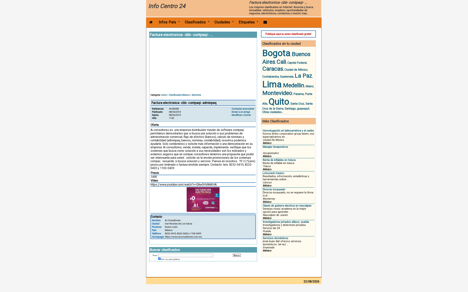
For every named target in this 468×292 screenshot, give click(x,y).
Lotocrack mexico (273, 173)
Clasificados (195, 22)
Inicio (164, 95)
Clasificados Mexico (179, 95)
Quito (279, 101)
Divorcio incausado (274, 189)
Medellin (293, 85)
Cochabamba (270, 76)
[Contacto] (265, 22)
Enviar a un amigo (241, 111)
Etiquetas (247, 22)
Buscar (237, 255)
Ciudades (222, 22)
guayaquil (303, 108)
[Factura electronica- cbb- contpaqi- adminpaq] (203, 211)
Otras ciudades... (272, 112)
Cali (281, 61)
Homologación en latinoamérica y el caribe (288, 130)
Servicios (196, 95)
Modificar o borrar (241, 115)
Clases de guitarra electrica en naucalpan (287, 205)
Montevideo (277, 92)
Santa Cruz (297, 103)
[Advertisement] (203, 67)
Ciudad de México (295, 69)
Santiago (290, 108)
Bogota (276, 53)
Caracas (272, 68)
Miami (309, 86)
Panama (298, 94)
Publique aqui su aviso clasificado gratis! (288, 34)
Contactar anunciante (243, 108)
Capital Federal (297, 62)
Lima (272, 84)
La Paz (303, 75)
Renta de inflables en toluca (279, 160)
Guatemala (286, 76)
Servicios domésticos (275, 238)
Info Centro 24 (166, 6)
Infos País (167, 22)
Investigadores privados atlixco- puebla (286, 222)
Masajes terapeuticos (275, 146)
